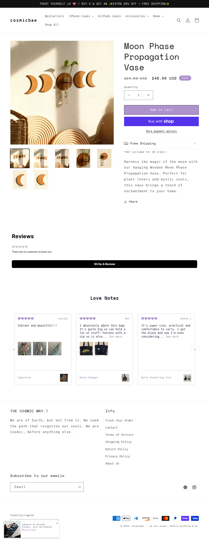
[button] (81, 16)
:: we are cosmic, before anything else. (172, 526)
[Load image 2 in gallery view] (41, 158)
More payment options (161, 131)
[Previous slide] (14, 349)
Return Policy (116, 449)
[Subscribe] (78, 487)
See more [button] (114, 336)
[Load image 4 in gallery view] (83, 158)
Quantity (131, 87)
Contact (111, 427)
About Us (112, 463)
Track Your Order (119, 420)
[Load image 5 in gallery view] (104, 158)
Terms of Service (119, 434)
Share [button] (133, 201)
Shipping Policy (118, 441)
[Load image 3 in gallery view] (62, 158)
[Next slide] (195, 349)
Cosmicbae (138, 526)
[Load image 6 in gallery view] (19, 179)
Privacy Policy (117, 456)
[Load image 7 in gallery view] (41, 179)
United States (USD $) (32, 523)
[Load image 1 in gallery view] (19, 158)
